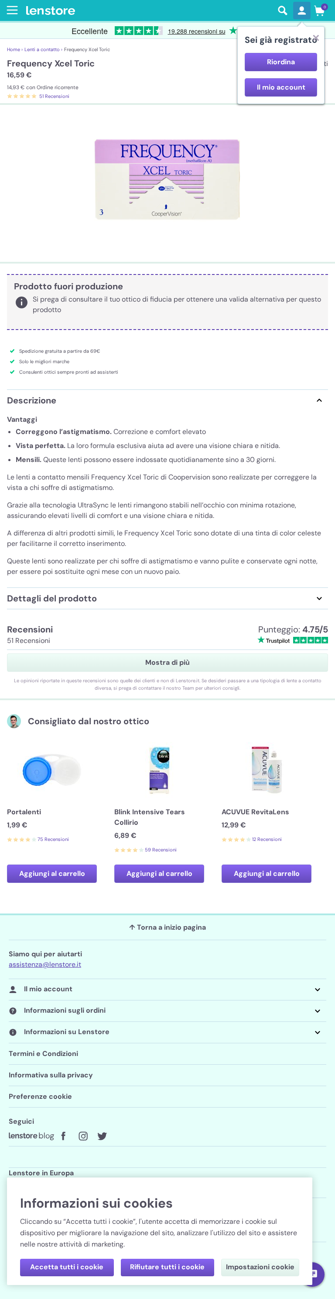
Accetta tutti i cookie (66, 1266)
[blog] (31, 1136)
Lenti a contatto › (43, 49)
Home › (15, 49)
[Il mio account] (302, 10)
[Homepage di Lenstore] (149, 10)
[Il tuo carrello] (319, 10)
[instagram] (82, 1136)
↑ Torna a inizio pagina (167, 927)
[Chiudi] (316, 37)
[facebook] (63, 1136)
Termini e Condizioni (43, 1053)
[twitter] (102, 1136)
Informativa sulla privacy (51, 1075)
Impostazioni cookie (260, 1266)
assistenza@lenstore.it (45, 964)
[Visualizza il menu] (10, 10)
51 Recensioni (54, 96)
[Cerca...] (282, 10)
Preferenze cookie (40, 1096)
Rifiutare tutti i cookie (167, 1266)
